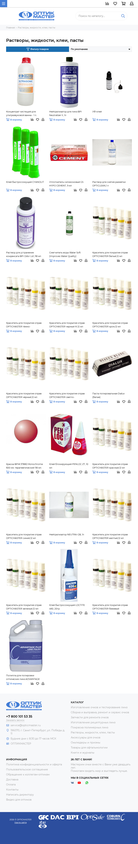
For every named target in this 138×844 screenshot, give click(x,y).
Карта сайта (21, 822)
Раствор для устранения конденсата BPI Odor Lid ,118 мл (23, 254)
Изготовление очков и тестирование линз (99, 707)
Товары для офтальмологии (89, 747)
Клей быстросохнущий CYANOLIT (25, 182)
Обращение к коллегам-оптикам (28, 774)
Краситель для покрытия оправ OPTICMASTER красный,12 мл (110, 466)
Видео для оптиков (19, 799)
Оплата (11, 784)
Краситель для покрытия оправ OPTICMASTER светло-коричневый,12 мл (67, 395)
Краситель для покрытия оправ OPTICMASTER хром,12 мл (110, 325)
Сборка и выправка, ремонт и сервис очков (100, 712)
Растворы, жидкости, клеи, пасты (93, 732)
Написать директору (20, 794)
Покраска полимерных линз (89, 727)
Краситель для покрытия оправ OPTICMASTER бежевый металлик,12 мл (110, 607)
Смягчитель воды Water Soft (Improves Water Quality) (65, 254)
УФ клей (97, 111)
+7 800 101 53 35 (19, 716)
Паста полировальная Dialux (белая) (108, 395)
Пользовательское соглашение (27, 769)
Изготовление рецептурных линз (93, 722)
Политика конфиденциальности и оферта (34, 764)
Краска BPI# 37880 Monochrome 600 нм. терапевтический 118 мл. (24, 466)
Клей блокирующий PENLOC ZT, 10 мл (68, 466)
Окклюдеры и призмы (85, 742)
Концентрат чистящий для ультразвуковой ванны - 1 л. (21, 113)
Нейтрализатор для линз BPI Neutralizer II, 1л (65, 113)
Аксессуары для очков (85, 737)
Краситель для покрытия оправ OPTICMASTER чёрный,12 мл (24, 395)
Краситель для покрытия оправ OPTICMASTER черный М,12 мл (67, 325)
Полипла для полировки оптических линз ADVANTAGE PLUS (23, 677)
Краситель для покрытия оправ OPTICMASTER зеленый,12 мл (24, 607)
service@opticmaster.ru (26, 725)
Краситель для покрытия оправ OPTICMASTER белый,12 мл (110, 254)
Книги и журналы (82, 752)
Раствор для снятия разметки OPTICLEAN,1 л (109, 184)
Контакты (12, 789)
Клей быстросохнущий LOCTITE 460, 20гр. (67, 607)
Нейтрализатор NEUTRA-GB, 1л (66, 534)
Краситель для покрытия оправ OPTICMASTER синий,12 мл (24, 536)
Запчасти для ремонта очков (90, 717)
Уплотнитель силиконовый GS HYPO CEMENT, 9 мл (66, 184)
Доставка (12, 779)
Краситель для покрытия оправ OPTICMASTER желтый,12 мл (110, 536)
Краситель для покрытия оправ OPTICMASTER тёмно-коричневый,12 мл (24, 325)
